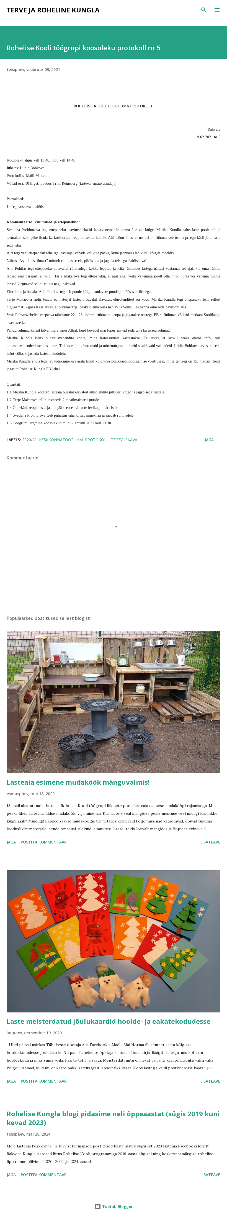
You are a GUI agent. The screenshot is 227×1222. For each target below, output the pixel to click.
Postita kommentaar (44, 842)
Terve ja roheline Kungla (53, 9)
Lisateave (210, 842)
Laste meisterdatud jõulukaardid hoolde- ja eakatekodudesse (108, 1021)
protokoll (97, 439)
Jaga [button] (209, 439)
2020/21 (29, 439)
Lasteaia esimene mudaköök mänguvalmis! (78, 782)
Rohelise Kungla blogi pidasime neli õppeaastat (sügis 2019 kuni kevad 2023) (113, 1118)
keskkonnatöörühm (61, 439)
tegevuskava (124, 439)
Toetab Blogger (117, 1206)
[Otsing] (203, 10)
